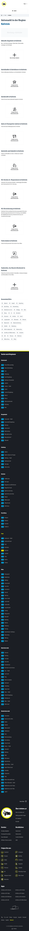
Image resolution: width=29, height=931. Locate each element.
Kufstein (5, 550)
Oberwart (5, 440)
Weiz (4, 407)
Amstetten (5, 716)
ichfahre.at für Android (20, 896)
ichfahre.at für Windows (6, 896)
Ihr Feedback (18, 818)
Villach (5, 497)
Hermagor (5, 481)
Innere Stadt (6, 598)
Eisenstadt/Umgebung (8, 422)
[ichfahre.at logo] (4, 4)
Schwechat (5, 773)
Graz (4, 371)
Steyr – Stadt (6, 692)
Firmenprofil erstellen (6, 834)
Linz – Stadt (6, 671)
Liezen (4, 389)
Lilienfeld (5, 749)
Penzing (5, 629)
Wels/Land (5, 704)
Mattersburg (6, 431)
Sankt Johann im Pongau (8, 455)
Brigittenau (6, 577)
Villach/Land (6, 503)
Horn (4, 734)
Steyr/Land (5, 689)
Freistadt (5, 658)
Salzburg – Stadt (7, 458)
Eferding (5, 655)
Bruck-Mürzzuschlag (8, 365)
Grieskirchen (6, 664)
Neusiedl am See (7, 434)
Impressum (18, 831)
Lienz (4, 556)
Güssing (5, 425)
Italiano (2, 920)
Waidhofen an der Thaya (8, 785)
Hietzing (5, 595)
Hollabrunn (5, 731)
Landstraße (6, 604)
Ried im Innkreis (7, 680)
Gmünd (5, 725)
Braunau (5, 652)
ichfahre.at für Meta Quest (21, 900)
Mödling (5, 752)
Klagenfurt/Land (7, 488)
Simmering (5, 635)
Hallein (5, 452)
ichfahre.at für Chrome (6, 890)
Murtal (5, 395)
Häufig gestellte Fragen (21, 815)
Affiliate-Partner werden (6, 840)
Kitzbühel (5, 547)
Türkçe (10, 917)
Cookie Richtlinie (19, 837)
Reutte (5, 559)
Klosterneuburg (6, 737)
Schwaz (5, 562)
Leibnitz (5, 383)
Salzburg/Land (6, 461)
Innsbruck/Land (6, 541)
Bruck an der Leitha (7, 719)
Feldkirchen (6, 478)
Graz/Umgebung (7, 377)
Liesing (5, 610)
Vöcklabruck (6, 698)
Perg (4, 677)
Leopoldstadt (6, 607)
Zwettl (4, 791)
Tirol (5, 15)
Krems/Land (6, 743)
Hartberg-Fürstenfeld (8, 380)
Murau (4, 398)
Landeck (5, 553)
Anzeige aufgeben (5, 831)
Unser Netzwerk (4, 837)
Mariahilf (5, 616)
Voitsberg (5, 404)
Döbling (5, 580)
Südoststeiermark (7, 401)
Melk (4, 755)
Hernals (5, 592)
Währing (5, 638)
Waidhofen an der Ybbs (8, 788)
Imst (4, 544)
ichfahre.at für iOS (5, 900)
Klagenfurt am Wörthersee (9, 484)
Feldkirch (5, 526)
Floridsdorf (6, 589)
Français (15, 917)
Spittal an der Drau (7, 491)
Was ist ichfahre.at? (20, 812)
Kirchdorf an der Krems (8, 668)
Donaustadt (6, 583)
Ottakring (5, 626)
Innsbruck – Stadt (7, 538)
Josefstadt (5, 601)
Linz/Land (5, 674)
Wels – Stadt (6, 701)
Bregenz (5, 517)
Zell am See (6, 467)
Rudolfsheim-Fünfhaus (8, 632)
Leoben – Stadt (6, 386)
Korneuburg (6, 740)
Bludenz (5, 520)
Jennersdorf (6, 428)
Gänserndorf (6, 728)
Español (19, 917)
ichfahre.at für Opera (19, 893)
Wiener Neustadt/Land (8, 779)
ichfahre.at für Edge (5, 893)
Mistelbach (5, 758)
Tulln (4, 776)
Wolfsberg (5, 506)
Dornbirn (5, 523)
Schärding (5, 686)
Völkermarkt (6, 500)
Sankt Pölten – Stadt (7, 764)
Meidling (5, 619)
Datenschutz (18, 834)
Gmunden (5, 661)
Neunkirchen (6, 761)
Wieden (5, 641)
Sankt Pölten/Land (7, 767)
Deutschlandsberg (7, 368)
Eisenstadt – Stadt (7, 419)
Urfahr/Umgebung (7, 695)
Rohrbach (5, 683)
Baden (4, 722)
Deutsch (12, 920)
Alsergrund (6, 574)
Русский (6, 917)
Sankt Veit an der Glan (8, 494)
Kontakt (17, 821)
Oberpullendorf (6, 437)
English (7, 920)
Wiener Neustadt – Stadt (8, 782)
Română (24, 917)
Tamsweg (5, 464)
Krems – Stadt (6, 746)
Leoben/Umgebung (7, 392)
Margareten (6, 613)
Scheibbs (5, 770)
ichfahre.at (12, 926)
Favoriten (5, 586)
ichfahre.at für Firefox (20, 890)
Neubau (5, 623)
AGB (17, 840)
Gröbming (5, 374)
